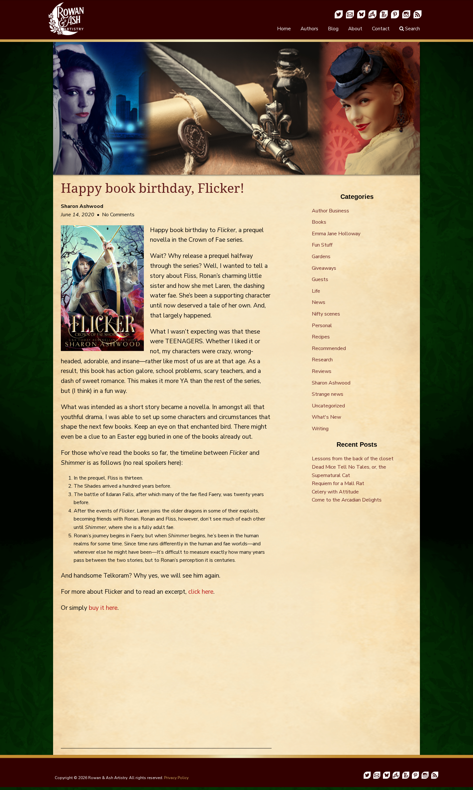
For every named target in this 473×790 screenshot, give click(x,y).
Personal (322, 325)
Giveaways (324, 268)
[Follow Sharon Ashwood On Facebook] (372, 13)
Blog (333, 28)
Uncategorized (328, 405)
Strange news (327, 394)
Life (316, 291)
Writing (320, 428)
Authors (309, 28)
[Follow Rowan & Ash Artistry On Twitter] (339, 13)
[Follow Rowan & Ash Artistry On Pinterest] (395, 13)
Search (412, 28)
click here (200, 592)
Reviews (321, 371)
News (318, 302)
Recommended (329, 348)
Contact (381, 28)
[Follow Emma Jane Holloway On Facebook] (384, 13)
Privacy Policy (176, 777)
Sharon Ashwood (331, 382)
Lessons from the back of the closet (353, 458)
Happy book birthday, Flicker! (152, 188)
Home (284, 28)
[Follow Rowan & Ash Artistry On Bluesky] (361, 13)
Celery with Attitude (335, 491)
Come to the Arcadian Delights (347, 499)
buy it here (103, 608)
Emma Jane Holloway (336, 233)
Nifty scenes (326, 313)
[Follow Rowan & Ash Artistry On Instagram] (406, 13)
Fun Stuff (322, 245)
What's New (326, 417)
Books (319, 222)
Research (322, 359)
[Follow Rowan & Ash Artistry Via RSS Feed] (417, 13)
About (355, 28)
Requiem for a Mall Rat (338, 483)
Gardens (321, 256)
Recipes (321, 336)
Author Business (330, 210)
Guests (320, 279)
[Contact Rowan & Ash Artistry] (350, 13)
